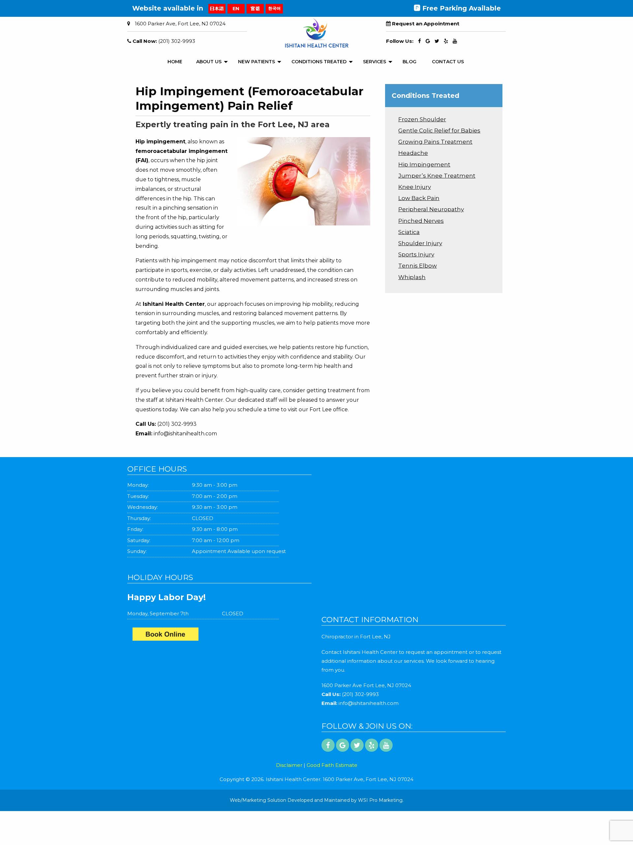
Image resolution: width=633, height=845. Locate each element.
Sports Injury (416, 254)
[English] (236, 8)
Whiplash (412, 277)
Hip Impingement (424, 164)
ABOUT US (209, 62)
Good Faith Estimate (332, 765)
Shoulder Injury (420, 243)
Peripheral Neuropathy (431, 209)
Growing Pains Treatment (435, 141)
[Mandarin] (255, 8)
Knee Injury (414, 187)
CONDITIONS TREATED (319, 62)
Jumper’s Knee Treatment (436, 175)
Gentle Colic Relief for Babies (439, 130)
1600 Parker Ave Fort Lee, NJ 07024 (366, 685)
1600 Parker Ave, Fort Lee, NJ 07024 (180, 23)
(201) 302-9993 (176, 41)
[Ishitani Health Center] (222, 635)
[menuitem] (175, 62)
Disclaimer (289, 765)
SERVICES (374, 62)
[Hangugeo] (274, 8)
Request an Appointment (425, 23)
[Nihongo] (217, 8)
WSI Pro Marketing (380, 800)
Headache (413, 153)
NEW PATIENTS (256, 62)
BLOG (409, 62)
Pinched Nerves (421, 221)
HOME (174, 62)
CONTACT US (448, 62)
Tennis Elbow (417, 265)
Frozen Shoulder (422, 119)
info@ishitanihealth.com (185, 433)
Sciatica (409, 232)
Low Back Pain (418, 198)
